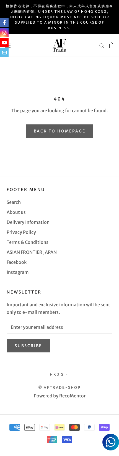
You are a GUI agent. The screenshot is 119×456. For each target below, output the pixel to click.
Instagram (18, 272)
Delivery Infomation (28, 222)
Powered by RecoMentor (60, 396)
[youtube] (4, 42)
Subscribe (28, 345)
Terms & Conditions (27, 242)
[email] (4, 52)
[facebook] (4, 22)
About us (16, 212)
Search (14, 202)
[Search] (101, 45)
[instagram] (4, 32)
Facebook (17, 262)
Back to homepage (60, 131)
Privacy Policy (21, 232)
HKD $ (57, 374)
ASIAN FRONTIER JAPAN (32, 252)
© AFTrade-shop (59, 387)
